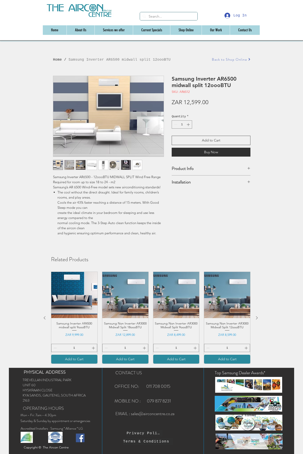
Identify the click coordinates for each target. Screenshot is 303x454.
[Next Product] (257, 318)
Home (57, 60)
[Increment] (188, 124)
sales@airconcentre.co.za (153, 413)
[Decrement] (175, 124)
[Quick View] (74, 295)
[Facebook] (80, 438)
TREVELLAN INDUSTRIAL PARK (47, 379)
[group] (151, 317)
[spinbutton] (182, 124)
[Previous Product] (44, 318)
